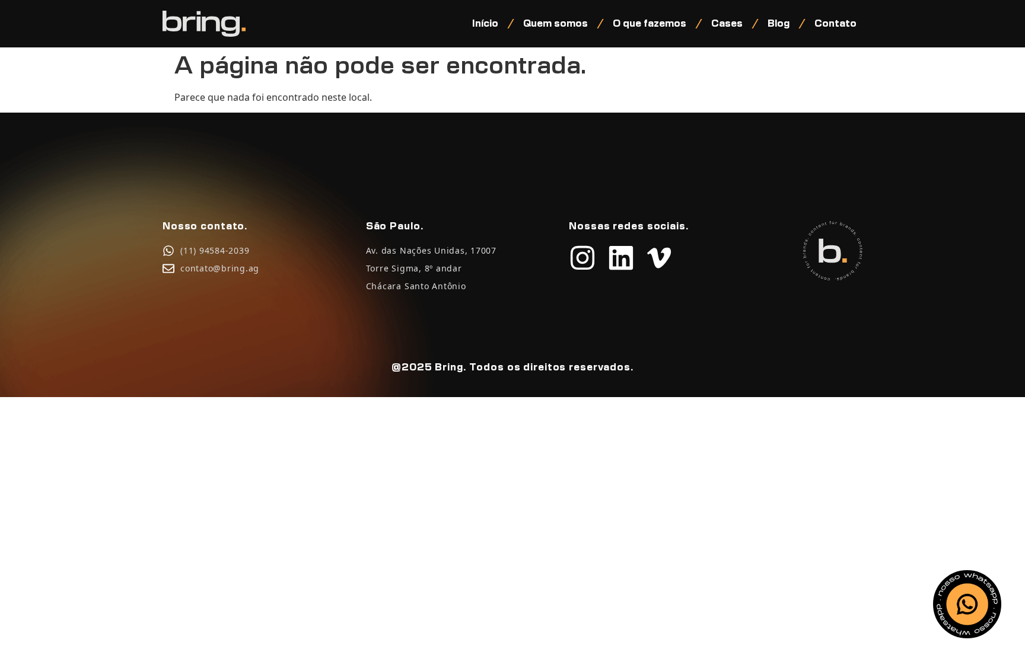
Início (485, 23)
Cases (727, 23)
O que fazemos (649, 23)
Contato (835, 23)
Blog (779, 23)
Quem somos (555, 23)
